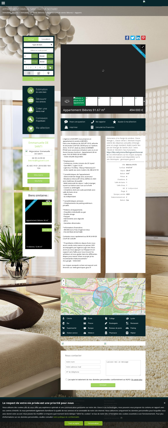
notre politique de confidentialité (66, 417)
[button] (31, 39)
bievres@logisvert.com (38, 160)
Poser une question (77, 122)
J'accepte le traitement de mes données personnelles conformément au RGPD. (99, 379)
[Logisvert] (152, 3)
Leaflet (115, 314)
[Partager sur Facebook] (127, 38)
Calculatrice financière (105, 127)
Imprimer (73, 127)
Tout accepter (73, 423)
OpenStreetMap (124, 314)
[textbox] (38, 50)
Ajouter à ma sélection (127, 122)
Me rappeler (101, 122)
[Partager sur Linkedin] (138, 38)
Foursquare (133, 314)
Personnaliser (93, 423)
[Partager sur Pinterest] (143, 38)
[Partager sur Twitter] (132, 38)
